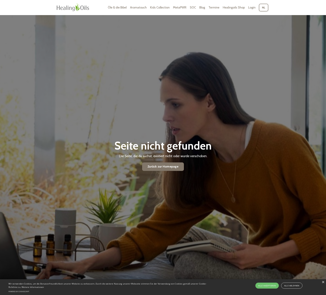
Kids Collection (160, 7)
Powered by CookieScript (18, 291)
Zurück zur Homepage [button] (163, 166)
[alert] (163, 287)
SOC (193, 7)
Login (252, 7)
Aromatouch (138, 7)
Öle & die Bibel (117, 7)
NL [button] (263, 7)
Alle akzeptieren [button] (267, 285)
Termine (214, 7)
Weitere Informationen (33, 287)
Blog (202, 7)
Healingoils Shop (234, 7)
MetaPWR (179, 7)
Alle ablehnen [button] (291, 285)
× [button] (323, 282)
